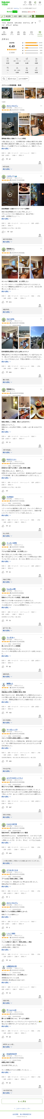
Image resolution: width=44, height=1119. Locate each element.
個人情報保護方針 (25, 1114)
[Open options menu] (41, 106)
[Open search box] (4, 78)
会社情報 (15, 1114)
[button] (7, 93)
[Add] (39, 21)
